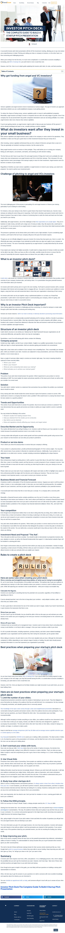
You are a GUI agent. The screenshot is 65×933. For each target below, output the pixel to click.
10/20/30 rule (20, 737)
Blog (38, 2)
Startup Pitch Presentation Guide (44, 913)
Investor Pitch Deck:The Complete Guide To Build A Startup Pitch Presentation (30, 888)
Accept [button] (56, 930)
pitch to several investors (16, 849)
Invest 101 (29, 913)
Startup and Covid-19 (44, 917)
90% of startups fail (15, 62)
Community (44, 2)
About (14, 2)
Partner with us (17, 917)
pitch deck (5, 278)
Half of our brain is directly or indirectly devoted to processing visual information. (40, 313)
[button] (11, 897)
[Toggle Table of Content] (61, 71)
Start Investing (30, 918)
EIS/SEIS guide (30, 915)
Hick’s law (20, 748)
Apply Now (42, 920)
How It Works (43, 910)
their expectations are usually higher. (46, 221)
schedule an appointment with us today (16, 880)
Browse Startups (30, 2)
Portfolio (29, 910)
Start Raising (21, 2)
